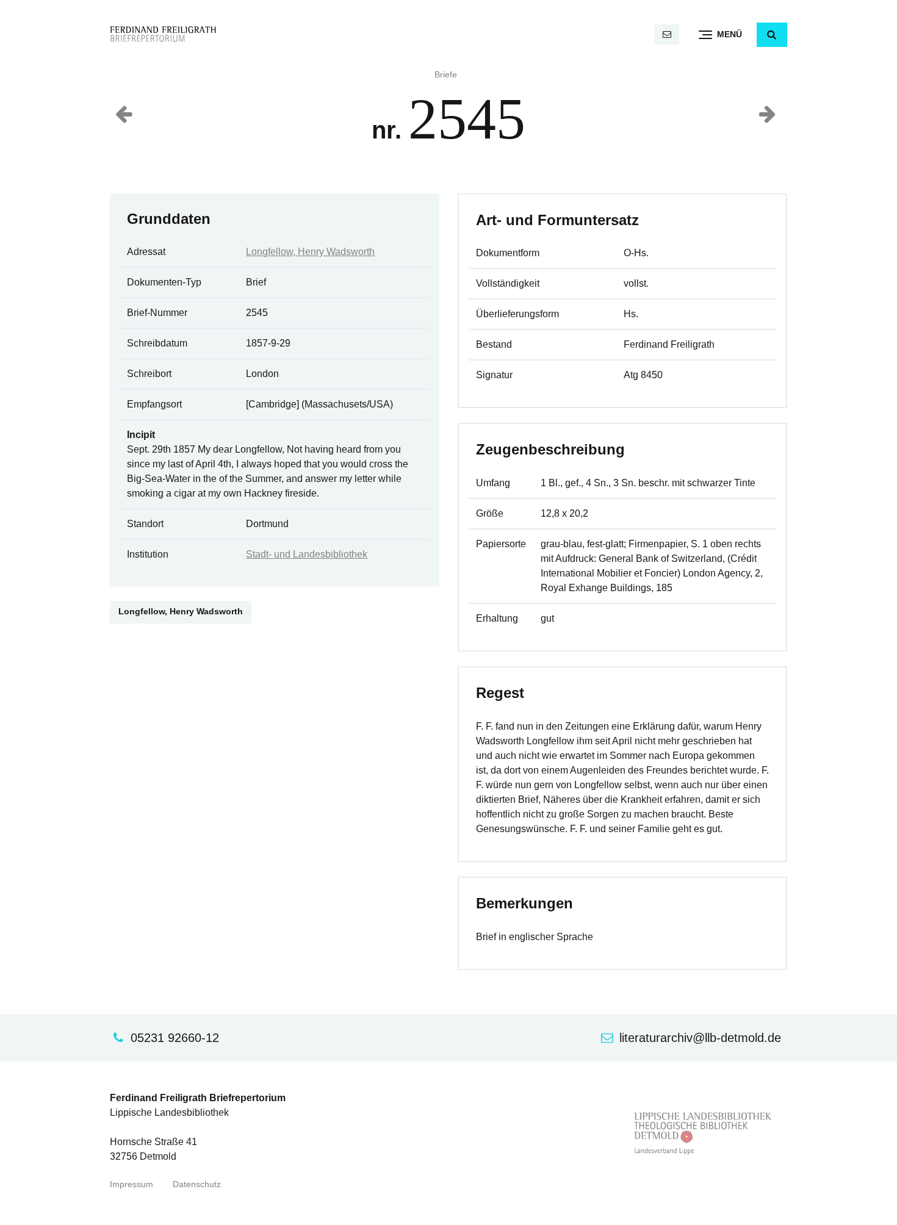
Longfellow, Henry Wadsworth (310, 251)
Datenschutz (197, 1184)
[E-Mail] (667, 34)
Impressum (131, 1184)
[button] (772, 35)
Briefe (445, 74)
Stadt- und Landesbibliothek (306, 554)
